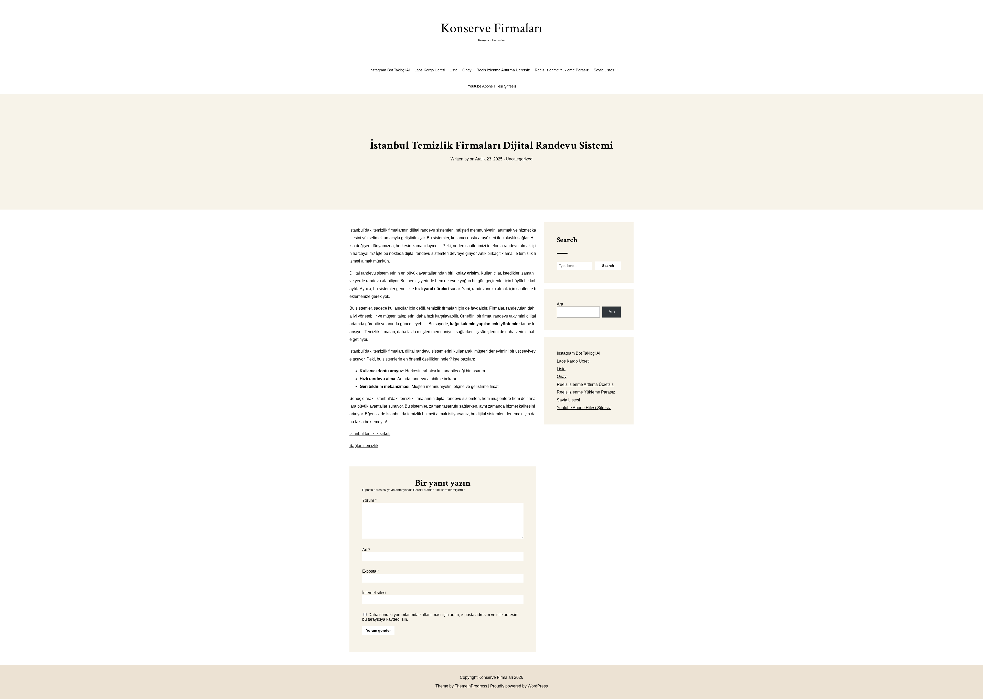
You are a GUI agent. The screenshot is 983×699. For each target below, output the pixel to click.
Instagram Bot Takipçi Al (389, 70)
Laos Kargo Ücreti (429, 70)
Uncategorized (519, 159)
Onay (467, 70)
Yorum (369, 500)
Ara (560, 304)
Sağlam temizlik (363, 445)
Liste (453, 70)
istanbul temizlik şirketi (369, 433)
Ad (366, 550)
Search (567, 240)
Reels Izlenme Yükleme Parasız (562, 70)
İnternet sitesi (374, 593)
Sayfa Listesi (604, 70)
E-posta (370, 571)
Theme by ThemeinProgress (461, 686)
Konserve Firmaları (491, 31)
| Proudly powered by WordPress (518, 686)
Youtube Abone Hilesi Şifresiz (492, 86)
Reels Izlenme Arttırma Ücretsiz (503, 70)
